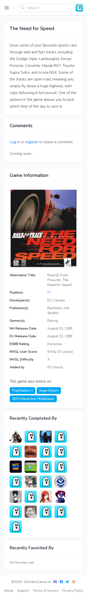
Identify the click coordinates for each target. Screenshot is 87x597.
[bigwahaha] (31, 482)
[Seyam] (61, 437)
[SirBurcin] (16, 482)
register (31, 142)
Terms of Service (45, 590)
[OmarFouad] (16, 512)
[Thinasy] (61, 467)
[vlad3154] (31, 497)
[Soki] (46, 452)
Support (23, 590)
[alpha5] (46, 482)
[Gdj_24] (31, 437)
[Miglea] (31, 512)
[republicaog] (16, 467)
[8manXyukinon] (46, 467)
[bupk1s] (31, 452)
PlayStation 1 (22, 390)
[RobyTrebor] (46, 437)
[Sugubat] (16, 452)
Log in (15, 142)
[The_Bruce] (46, 512)
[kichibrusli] (61, 512)
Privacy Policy (72, 590)
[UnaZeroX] (61, 482)
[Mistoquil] (16, 497)
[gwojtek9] (16, 437)
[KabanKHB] (16, 527)
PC (49, 292)
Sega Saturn (48, 390)
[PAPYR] (61, 452)
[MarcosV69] (31, 467)
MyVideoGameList (37, 582)
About (8, 590)
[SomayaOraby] (61, 497)
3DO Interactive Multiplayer (33, 398)
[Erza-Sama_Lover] (46, 497)
